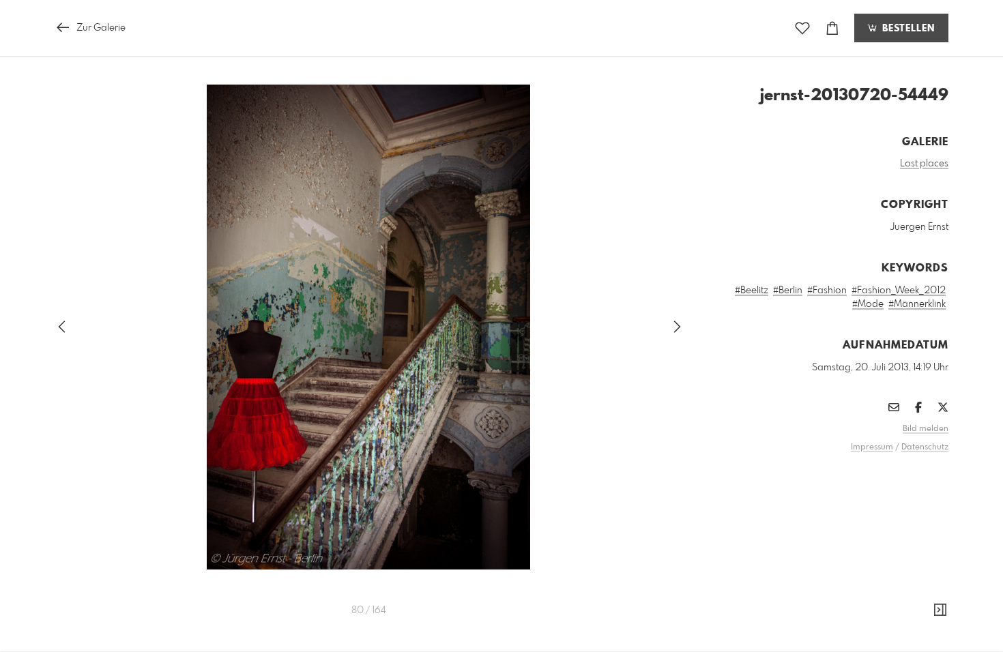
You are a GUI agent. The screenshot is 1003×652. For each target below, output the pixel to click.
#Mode (868, 304)
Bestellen (907, 28)
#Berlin (787, 290)
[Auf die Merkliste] (802, 28)
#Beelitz (751, 290)
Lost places (924, 163)
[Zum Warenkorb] (832, 28)
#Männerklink (917, 304)
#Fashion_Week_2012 (899, 290)
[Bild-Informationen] (940, 610)
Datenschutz (924, 447)
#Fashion (827, 290)
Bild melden (925, 429)
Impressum (872, 447)
